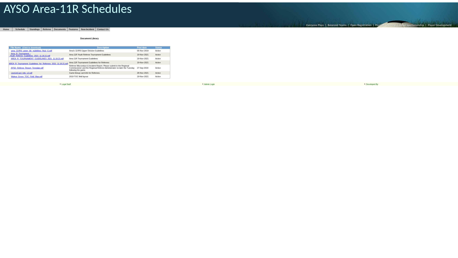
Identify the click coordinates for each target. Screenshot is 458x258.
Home (6, 29)
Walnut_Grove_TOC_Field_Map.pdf (26, 76)
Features (73, 29)
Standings (35, 29)
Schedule (20, 29)
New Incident (87, 29)
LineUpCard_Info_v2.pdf (21, 73)
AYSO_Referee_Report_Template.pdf (27, 68)
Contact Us (103, 29)
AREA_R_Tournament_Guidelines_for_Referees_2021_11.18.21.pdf (38, 64)
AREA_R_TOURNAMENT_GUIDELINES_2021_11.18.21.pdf (37, 59)
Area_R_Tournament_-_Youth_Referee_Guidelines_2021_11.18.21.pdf (29, 54)
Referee (47, 29)
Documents (60, 29)
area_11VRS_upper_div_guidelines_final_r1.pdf (31, 51)
